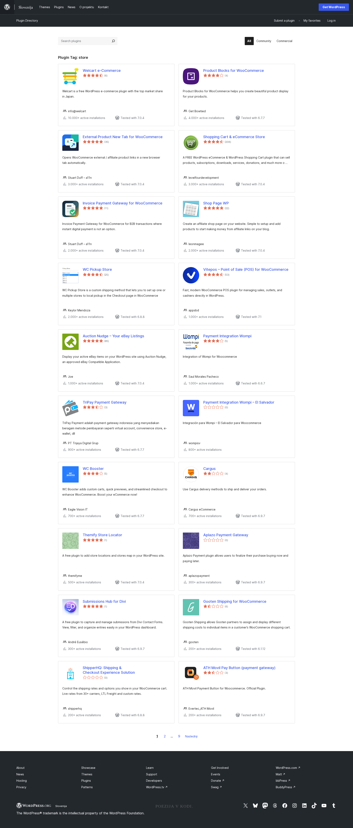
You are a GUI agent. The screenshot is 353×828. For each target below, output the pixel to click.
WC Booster (93, 468)
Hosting (21, 780)
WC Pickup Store (97, 269)
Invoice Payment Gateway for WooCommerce (122, 203)
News (20, 774)
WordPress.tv (157, 787)
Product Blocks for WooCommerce (233, 70)
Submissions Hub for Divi (104, 601)
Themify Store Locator (102, 535)
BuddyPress (286, 787)
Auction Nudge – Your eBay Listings (113, 336)
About (20, 767)
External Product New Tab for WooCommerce (123, 137)
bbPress (283, 780)
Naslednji (191, 736)
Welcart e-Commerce (102, 70)
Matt (280, 774)
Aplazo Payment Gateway (225, 535)
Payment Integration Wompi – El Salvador (238, 402)
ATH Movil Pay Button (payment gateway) (239, 668)
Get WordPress (334, 7)
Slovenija (61, 806)
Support (151, 774)
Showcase (88, 767)
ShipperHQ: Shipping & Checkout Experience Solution (109, 670)
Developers (154, 780)
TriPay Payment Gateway (104, 402)
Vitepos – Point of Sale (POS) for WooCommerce (245, 269)
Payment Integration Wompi (227, 336)
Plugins (86, 780)
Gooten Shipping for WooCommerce (234, 601)
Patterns (87, 787)
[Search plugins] (113, 41)
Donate (218, 780)
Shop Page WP (216, 203)
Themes (86, 774)
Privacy (21, 787)
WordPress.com (288, 767)
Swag (216, 787)
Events (215, 774)
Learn (150, 767)
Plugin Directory (27, 20)
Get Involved (220, 767)
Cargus (209, 468)
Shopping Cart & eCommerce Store (234, 137)
